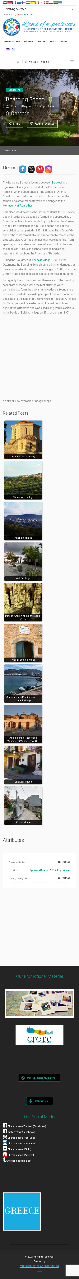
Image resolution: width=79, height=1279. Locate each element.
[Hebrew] (42, 2)
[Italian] (37, 2)
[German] (9, 2)
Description (9, 150)
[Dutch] (28, 2)
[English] (5, 2)
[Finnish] (23, 2)
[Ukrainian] (60, 2)
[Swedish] (55, 2)
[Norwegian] (46, 2)
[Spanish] (32, 2)
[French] (14, 2)
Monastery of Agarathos (18, 205)
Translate (29, 14)
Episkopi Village (44, 106)
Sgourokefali (11, 187)
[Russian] (19, 2)
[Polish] (51, 2)
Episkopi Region (21, 106)
